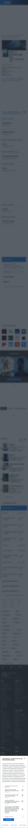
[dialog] (14, 792)
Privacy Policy (22, 825)
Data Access (14, 825)
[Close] (24, 758)
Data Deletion (5, 825)
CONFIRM (9, 819)
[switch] (22, 790)
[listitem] (14, 786)
